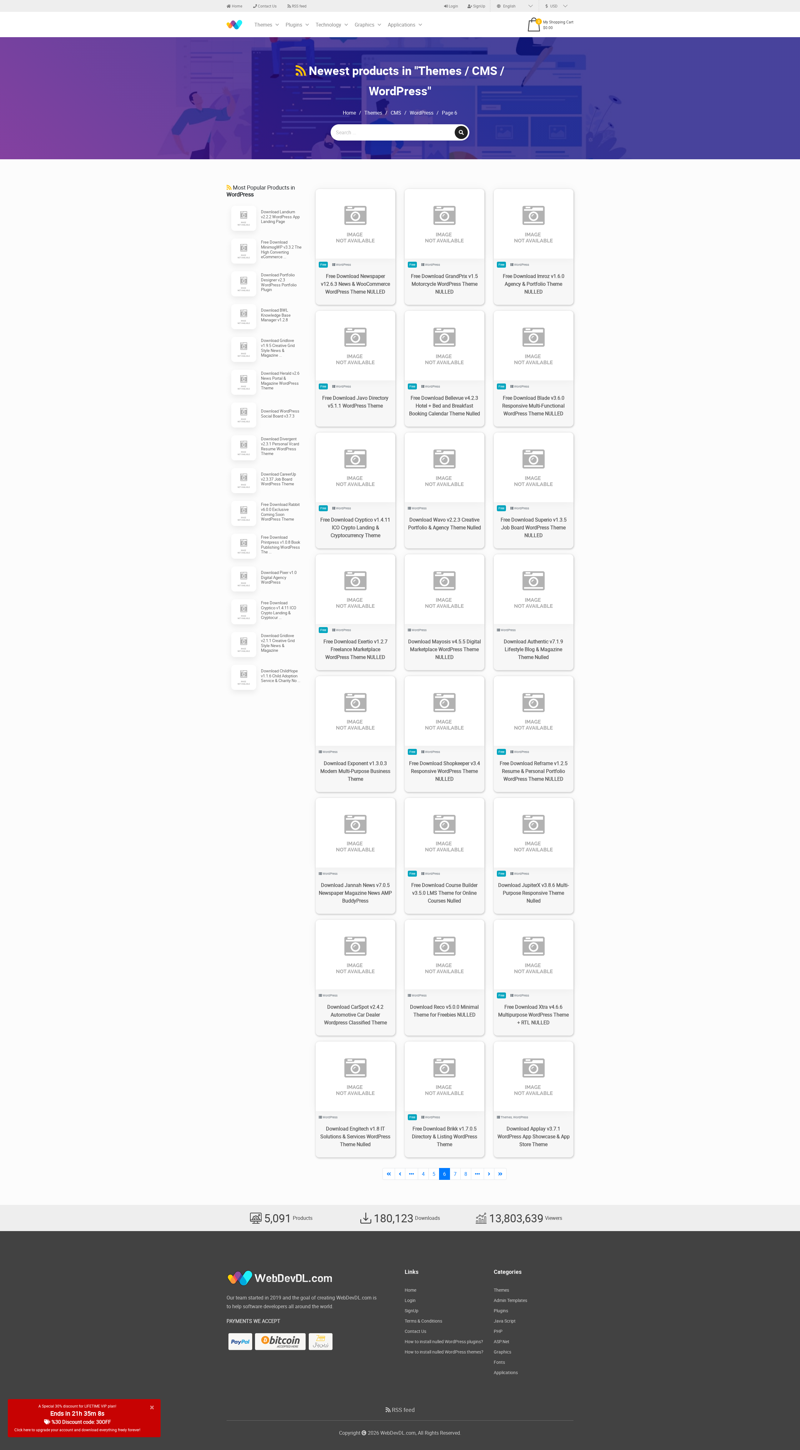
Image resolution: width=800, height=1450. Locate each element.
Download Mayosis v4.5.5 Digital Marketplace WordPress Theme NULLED (444, 649)
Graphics (364, 24)
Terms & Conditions (423, 1321)
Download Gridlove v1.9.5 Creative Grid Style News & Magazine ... (278, 348)
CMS (396, 112)
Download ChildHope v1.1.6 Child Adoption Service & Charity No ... (280, 675)
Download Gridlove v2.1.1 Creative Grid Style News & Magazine (278, 643)
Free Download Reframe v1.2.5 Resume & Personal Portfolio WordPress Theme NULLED (534, 771)
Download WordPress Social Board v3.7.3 (280, 413)
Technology (328, 24)
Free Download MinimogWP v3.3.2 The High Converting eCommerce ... (281, 249)
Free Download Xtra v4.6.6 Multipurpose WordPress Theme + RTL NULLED (533, 1014)
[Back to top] (783, 1433)
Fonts (499, 1362)
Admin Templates (510, 1300)
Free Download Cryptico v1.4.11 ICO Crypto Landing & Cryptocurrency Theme (355, 527)
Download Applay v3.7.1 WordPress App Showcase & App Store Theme (534, 1136)
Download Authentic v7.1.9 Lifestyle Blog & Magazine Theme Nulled (533, 649)
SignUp (478, 5)
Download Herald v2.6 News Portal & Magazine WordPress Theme (280, 380)
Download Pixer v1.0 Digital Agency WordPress (279, 577)
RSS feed (299, 5)
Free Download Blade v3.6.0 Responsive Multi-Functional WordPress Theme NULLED (533, 405)
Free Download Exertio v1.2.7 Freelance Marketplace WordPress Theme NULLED (355, 649)
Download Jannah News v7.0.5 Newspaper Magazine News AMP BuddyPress (355, 893)
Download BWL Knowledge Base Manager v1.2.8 (276, 315)
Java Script (505, 1321)
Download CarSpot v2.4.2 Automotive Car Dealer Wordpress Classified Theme (355, 1014)
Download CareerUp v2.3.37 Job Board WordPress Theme (278, 479)
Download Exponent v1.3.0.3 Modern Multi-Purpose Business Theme (355, 771)
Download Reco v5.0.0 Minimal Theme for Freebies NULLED (444, 1010)
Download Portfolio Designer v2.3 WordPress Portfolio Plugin (279, 282)
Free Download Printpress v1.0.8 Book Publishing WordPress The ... (280, 544)
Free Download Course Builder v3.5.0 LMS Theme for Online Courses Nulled (444, 893)
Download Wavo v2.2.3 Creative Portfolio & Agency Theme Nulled (444, 523)
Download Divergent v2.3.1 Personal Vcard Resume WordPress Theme (280, 446)
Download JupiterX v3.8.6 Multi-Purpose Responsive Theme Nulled (533, 893)
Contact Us (267, 5)
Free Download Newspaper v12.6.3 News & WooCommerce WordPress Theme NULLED (355, 284)
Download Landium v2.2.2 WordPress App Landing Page (280, 216)
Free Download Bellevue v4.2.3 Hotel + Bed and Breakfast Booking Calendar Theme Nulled (444, 405)
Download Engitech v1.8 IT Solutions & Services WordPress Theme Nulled (355, 1136)
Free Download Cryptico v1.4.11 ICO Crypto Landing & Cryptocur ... (278, 610)
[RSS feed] (301, 70)
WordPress (421, 112)
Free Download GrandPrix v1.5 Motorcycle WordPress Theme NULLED (444, 284)
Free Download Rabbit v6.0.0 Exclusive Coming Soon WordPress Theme (280, 512)
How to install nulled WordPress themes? (444, 1352)
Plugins (294, 24)
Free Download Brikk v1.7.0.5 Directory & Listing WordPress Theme (444, 1136)
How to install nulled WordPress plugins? (444, 1341)
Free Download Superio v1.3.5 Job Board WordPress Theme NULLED (534, 527)
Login (453, 5)
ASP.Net (501, 1341)
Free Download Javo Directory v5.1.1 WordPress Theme (355, 401)
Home (236, 5)
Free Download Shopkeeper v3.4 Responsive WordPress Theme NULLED (444, 771)
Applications (401, 24)
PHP (498, 1331)
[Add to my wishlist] (348, 216)
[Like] (362, 216)
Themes (263, 24)
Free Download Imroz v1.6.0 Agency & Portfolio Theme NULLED (533, 284)
